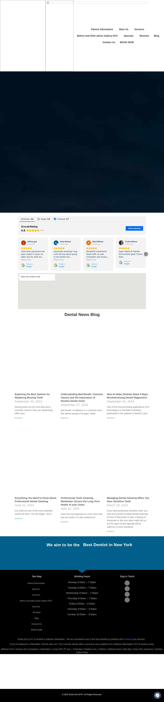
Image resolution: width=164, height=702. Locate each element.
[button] (18, 254)
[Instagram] (127, 599)
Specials (129, 35)
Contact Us (109, 42)
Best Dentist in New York (107, 544)
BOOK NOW (127, 42)
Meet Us (123, 29)
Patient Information (102, 29)
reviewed (128, 639)
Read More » (19, 418)
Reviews (144, 35)
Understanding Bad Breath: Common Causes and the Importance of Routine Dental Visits (82, 397)
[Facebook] (127, 583)
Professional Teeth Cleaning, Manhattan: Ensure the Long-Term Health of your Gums (80, 501)
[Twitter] (127, 588)
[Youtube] (127, 594)
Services (139, 29)
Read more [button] (26, 259)
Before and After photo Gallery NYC (97, 35)
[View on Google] (23, 242)
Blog (156, 35)
